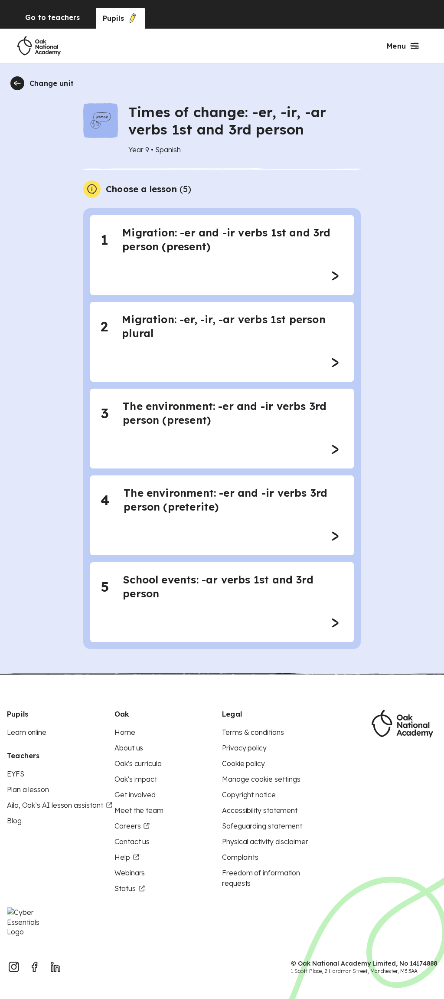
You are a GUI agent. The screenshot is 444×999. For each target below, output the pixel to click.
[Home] (39, 46)
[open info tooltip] (92, 189)
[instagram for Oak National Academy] (14, 967)
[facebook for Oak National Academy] (35, 967)
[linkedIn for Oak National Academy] (55, 967)
